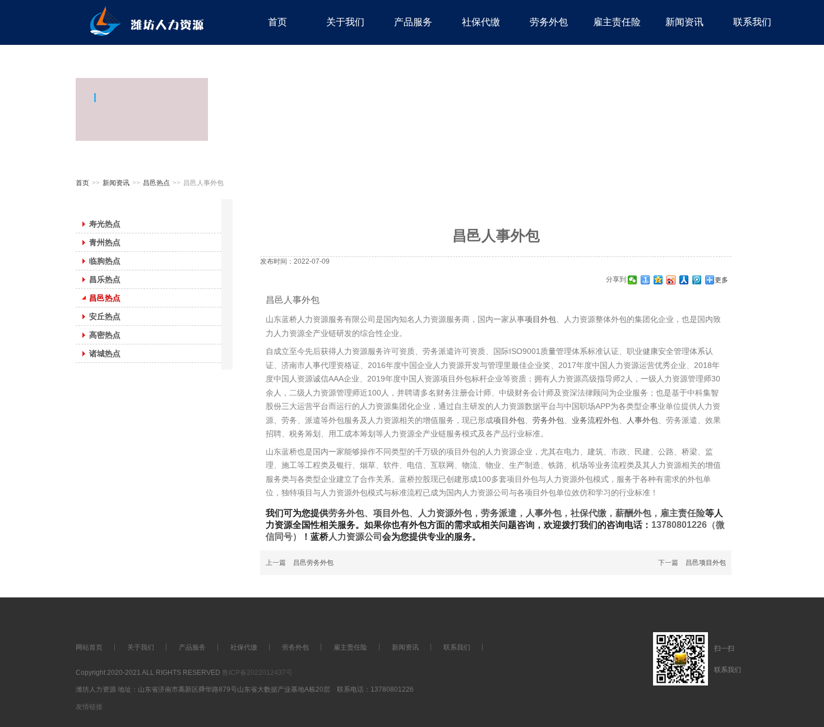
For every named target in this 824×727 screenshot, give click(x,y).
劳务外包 (548, 420)
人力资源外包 (445, 513)
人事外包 (642, 420)
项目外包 (540, 319)
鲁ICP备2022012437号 (257, 673)
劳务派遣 (499, 513)
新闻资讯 (116, 183)
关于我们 (140, 647)
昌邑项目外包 (706, 563)
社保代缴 (589, 513)
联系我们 (456, 647)
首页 (82, 183)
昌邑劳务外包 (313, 563)
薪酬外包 (633, 513)
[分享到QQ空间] (658, 279)
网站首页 (89, 647)
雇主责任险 (682, 513)
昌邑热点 (156, 183)
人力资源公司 (355, 536)
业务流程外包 (595, 420)
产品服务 (192, 647)
